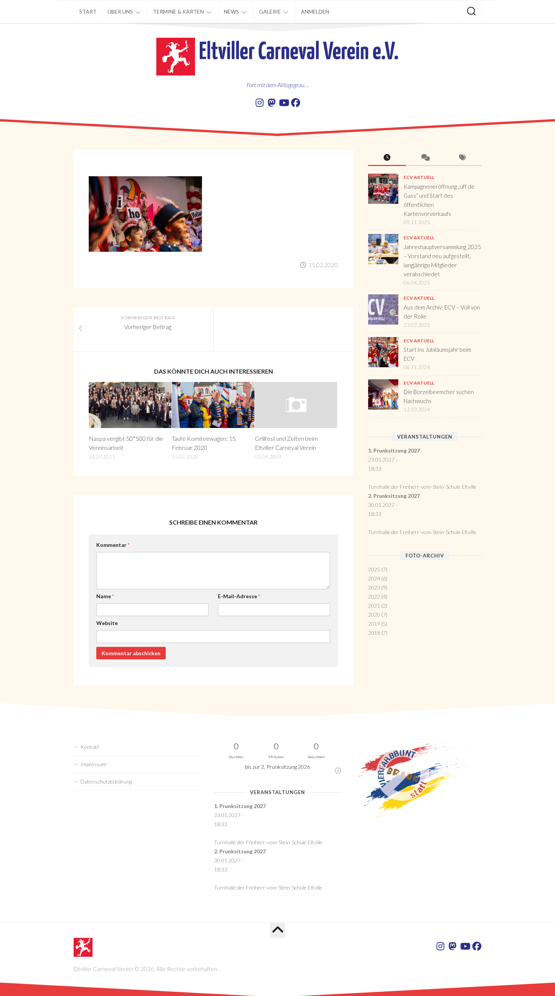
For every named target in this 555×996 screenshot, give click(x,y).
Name (105, 596)
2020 (374, 614)
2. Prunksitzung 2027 (394, 496)
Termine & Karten (178, 11)
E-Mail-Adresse (239, 596)
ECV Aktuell (419, 177)
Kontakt (89, 747)
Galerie (270, 11)
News (231, 11)
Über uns (120, 11)
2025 (374, 569)
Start (88, 11)
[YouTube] (283, 102)
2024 (374, 578)
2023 (374, 587)
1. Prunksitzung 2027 (394, 450)
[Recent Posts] (387, 158)
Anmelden (315, 11)
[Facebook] (295, 102)
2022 (374, 596)
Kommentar (113, 545)
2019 (374, 623)
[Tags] (462, 158)
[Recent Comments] (425, 158)
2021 (374, 605)
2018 (374, 633)
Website (107, 623)
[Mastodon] (271, 102)
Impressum (93, 764)
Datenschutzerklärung (106, 781)
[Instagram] (259, 102)
